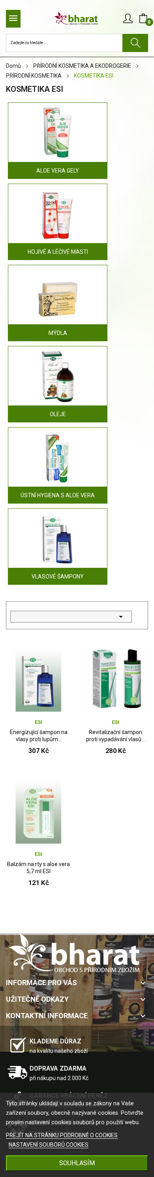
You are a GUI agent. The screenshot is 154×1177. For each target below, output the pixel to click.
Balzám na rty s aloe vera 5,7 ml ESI (38, 867)
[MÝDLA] (57, 296)
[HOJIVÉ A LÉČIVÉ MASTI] (57, 215)
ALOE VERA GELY (57, 170)
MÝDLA (58, 333)
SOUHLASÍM (77, 1163)
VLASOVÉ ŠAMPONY (58, 576)
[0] (143, 18)
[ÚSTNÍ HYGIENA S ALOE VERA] (57, 459)
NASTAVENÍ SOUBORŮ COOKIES (48, 1145)
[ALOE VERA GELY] (57, 134)
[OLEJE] (57, 377)
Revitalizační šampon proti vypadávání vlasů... (115, 735)
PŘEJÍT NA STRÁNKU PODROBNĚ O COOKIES (62, 1135)
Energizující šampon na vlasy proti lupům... (39, 735)
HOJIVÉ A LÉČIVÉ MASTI (58, 252)
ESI (38, 722)
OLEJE (58, 414)
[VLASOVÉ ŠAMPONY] (57, 540)
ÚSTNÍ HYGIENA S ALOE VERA (58, 495)
